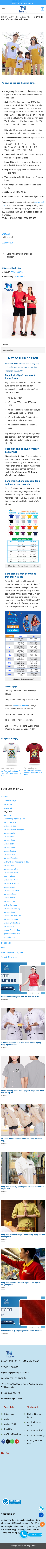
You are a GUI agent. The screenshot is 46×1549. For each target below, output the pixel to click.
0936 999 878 (17, 1)
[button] (3, 9)
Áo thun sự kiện (9, 898)
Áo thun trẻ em (9, 912)
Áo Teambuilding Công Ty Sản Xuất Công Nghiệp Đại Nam (11, 773)
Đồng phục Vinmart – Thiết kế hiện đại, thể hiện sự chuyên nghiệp (20, 1284)
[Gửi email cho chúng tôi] (8, 1441)
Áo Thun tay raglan (11, 905)
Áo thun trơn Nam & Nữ (12, 916)
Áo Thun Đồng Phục (13, 1434)
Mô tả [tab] (5, 345)
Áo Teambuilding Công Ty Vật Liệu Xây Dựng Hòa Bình (33, 772)
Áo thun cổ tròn (9, 840)
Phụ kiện (8, 1429)
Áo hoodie (7, 815)
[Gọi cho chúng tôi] (12, 1441)
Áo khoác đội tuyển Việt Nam (14, 819)
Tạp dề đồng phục (9, 957)
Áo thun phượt (9, 887)
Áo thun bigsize (9, 833)
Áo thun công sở (10, 847)
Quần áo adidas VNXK (12, 934)
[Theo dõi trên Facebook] (3, 1441)
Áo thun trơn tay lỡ (11, 919)
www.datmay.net (20, 705)
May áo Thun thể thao (12, 930)
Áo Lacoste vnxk (10, 822)
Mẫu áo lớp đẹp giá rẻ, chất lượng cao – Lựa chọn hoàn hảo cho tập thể (22, 1092)
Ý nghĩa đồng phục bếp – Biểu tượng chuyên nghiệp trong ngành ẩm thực (21, 1044)
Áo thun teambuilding (12, 909)
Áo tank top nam (10, 826)
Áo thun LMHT (9, 866)
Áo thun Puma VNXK (11, 891)
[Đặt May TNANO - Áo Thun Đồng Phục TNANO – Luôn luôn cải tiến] (23, 9)
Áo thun (13, 17)
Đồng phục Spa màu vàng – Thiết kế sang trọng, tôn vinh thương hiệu (23, 1236)
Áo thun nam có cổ (11, 873)
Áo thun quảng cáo (11, 894)
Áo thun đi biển (9, 855)
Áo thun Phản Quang (12, 883)
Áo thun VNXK (9, 926)
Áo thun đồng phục (11, 858)
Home (4, 17)
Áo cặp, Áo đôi (9, 804)
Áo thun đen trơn (10, 851)
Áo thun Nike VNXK (11, 880)
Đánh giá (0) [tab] (8, 350)
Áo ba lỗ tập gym (10, 801)
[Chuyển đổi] (4, 254)
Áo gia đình (25, 17)
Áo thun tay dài (9, 901)
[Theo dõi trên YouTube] (17, 1441)
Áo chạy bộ (8, 808)
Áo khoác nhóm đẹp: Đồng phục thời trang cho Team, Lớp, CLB (21, 1140)
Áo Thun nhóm (9, 876)
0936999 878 (7, 243)
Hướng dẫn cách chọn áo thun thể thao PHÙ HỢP (20, 997)
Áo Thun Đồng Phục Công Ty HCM (16, 862)
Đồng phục (6, 943)
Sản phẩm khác (9, 937)
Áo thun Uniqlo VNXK (12, 923)
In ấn (3, 947)
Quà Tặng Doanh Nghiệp (12, 952)
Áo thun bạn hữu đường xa (14, 830)
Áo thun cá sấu (9, 837)
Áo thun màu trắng (11, 869)
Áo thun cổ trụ (9, 844)
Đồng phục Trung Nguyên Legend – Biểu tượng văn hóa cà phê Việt (22, 1188)
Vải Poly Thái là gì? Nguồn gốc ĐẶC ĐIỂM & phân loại (21, 1331)
